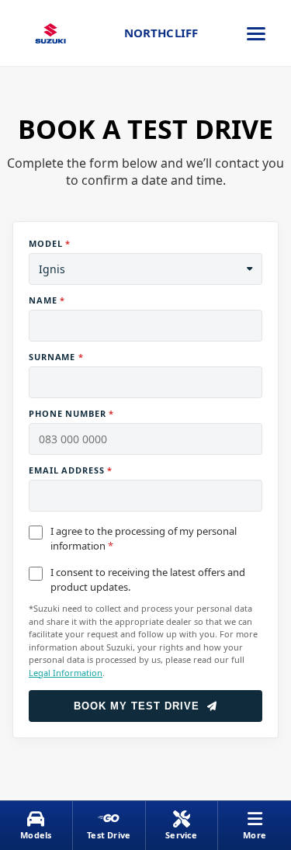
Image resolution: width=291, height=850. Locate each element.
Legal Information (65, 672)
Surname (56, 357)
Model (50, 243)
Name (47, 300)
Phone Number (71, 413)
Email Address (71, 470)
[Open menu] (256, 33)
